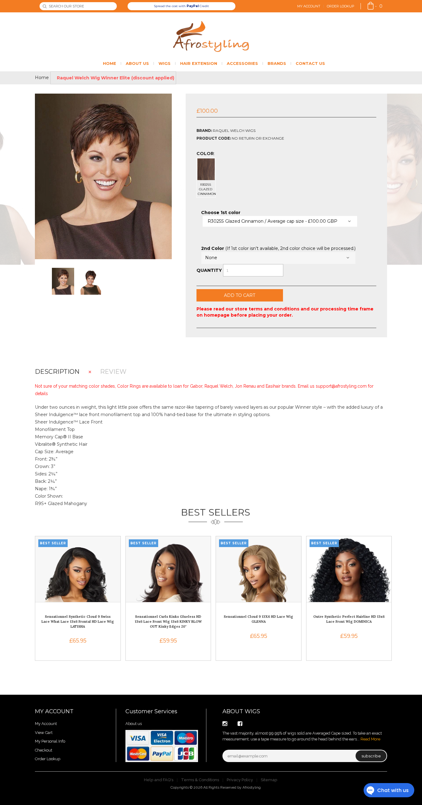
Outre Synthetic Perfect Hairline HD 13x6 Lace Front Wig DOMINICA (349, 619)
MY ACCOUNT (54, 711)
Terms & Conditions (200, 780)
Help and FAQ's (158, 780)
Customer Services (151, 711)
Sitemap (269, 780)
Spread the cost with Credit (181, 6)
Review (113, 372)
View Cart (44, 732)
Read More (370, 739)
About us (133, 723)
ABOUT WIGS (241, 711)
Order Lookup (340, 6)
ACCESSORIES (242, 63)
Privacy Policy (240, 780)
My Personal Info (50, 741)
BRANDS (277, 63)
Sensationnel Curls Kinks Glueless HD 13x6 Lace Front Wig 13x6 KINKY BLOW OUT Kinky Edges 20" (168, 621)
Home (42, 77)
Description (57, 372)
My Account (308, 6)
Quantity (209, 270)
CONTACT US (310, 63)
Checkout (43, 750)
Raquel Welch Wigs (234, 130)
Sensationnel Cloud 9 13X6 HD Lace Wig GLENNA (258, 619)
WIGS (164, 63)
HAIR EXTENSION (198, 63)
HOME (109, 63)
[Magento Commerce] (211, 36)
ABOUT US (137, 63)
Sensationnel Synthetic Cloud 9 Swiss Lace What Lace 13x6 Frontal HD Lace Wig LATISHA (77, 621)
